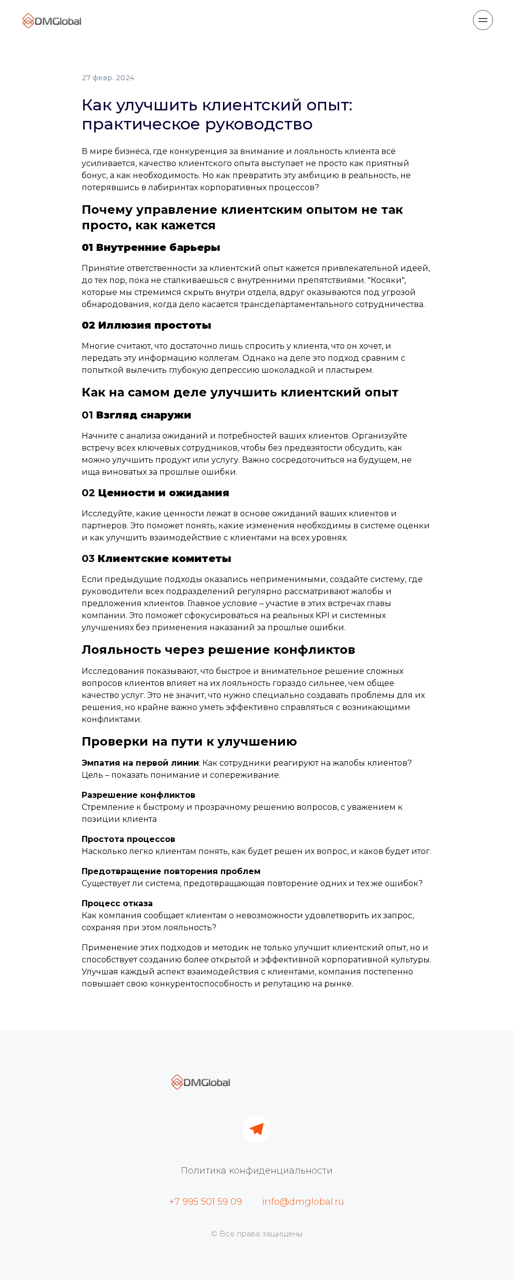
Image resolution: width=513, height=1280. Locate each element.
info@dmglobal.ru (303, 1201)
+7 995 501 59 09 (205, 1201)
